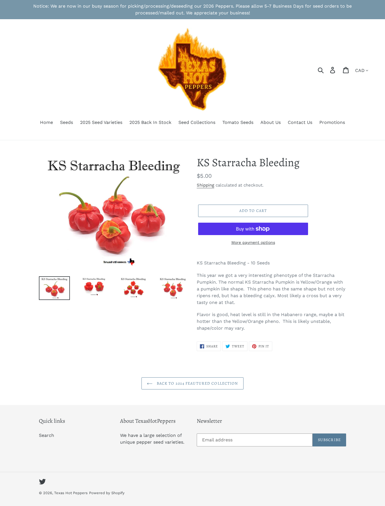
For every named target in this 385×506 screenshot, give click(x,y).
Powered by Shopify (107, 493)
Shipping (205, 185)
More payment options (253, 242)
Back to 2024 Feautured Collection (196, 383)
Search (46, 435)
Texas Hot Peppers (71, 493)
